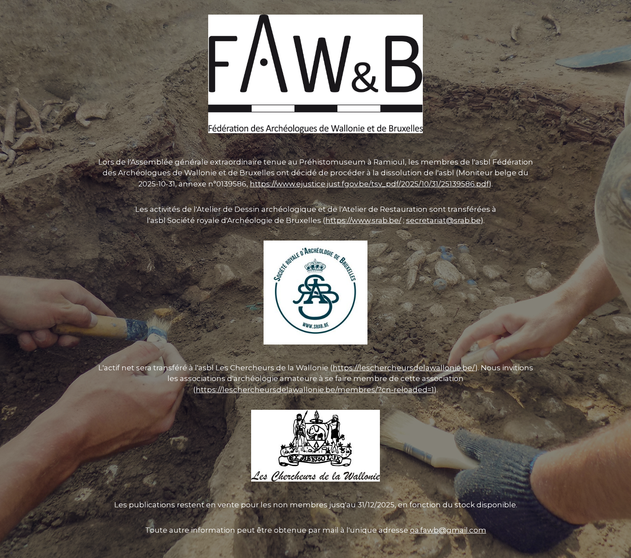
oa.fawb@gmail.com (448, 530)
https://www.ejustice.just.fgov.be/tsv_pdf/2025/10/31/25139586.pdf (369, 184)
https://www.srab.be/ (363, 220)
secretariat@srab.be (443, 220)
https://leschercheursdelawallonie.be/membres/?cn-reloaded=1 (315, 389)
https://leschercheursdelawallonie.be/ (404, 367)
